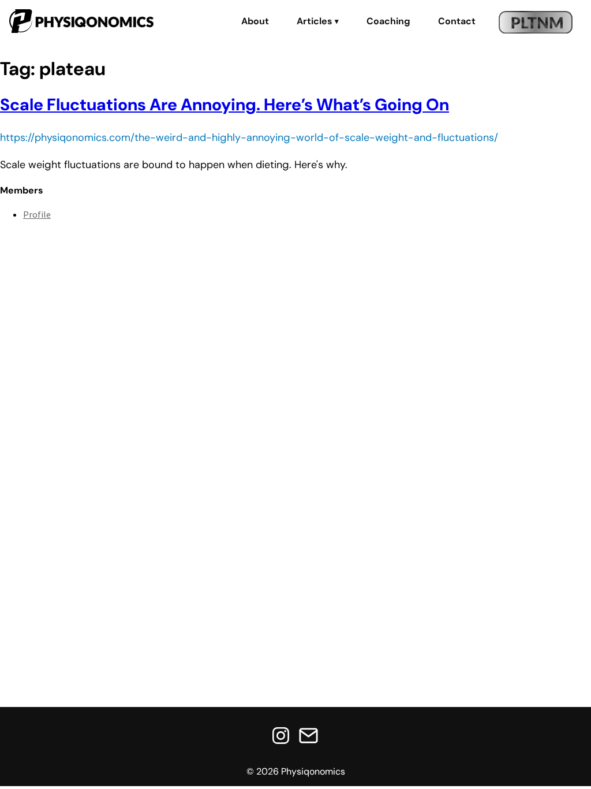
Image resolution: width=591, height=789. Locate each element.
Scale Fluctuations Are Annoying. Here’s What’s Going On (224, 105)
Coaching (388, 21)
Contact (457, 21)
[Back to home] (81, 22)
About (255, 21)
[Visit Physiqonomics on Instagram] (281, 736)
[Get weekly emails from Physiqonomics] (308, 736)
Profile (37, 214)
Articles (318, 21)
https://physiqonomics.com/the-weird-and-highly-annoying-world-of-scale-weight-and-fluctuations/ (249, 137)
